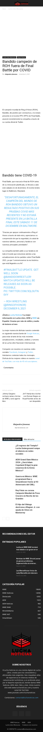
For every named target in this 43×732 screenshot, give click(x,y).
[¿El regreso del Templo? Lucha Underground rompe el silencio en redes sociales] (8, 448)
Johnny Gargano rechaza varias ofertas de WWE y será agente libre (11, 397)
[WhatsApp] (21, 79)
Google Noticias (33, 333)
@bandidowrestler (17, 276)
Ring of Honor (21, 57)
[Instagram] (21, 713)
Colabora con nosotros (29, 725)
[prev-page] (3, 518)
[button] (4, 3)
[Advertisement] (21, 34)
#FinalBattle (13, 269)
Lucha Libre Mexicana (15, 9)
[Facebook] (4, 79)
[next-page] (7, 518)
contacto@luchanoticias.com (27, 697)
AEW (29, 722)
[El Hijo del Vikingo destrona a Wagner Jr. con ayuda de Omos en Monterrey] (8, 507)
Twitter (30, 352)
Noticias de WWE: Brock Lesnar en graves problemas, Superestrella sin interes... (28, 561)
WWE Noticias (15, 722)
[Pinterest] (15, 79)
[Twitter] (10, 79)
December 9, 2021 (15, 308)
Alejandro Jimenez (11, 74)
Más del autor (29, 439)
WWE (34, 318)
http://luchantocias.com (21, 427)
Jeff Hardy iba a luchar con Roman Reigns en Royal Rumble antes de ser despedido (32, 397)
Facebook (13, 352)
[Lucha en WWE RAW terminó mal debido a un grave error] (8, 550)
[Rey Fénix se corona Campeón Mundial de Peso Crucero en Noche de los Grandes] (8, 493)
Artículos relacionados (12, 439)
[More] (26, 79)
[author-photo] (21, 416)
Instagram (22, 352)
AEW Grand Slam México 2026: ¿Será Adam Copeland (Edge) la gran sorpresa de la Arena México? (27, 465)
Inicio (4, 9)
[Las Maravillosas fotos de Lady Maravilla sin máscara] (8, 573)
